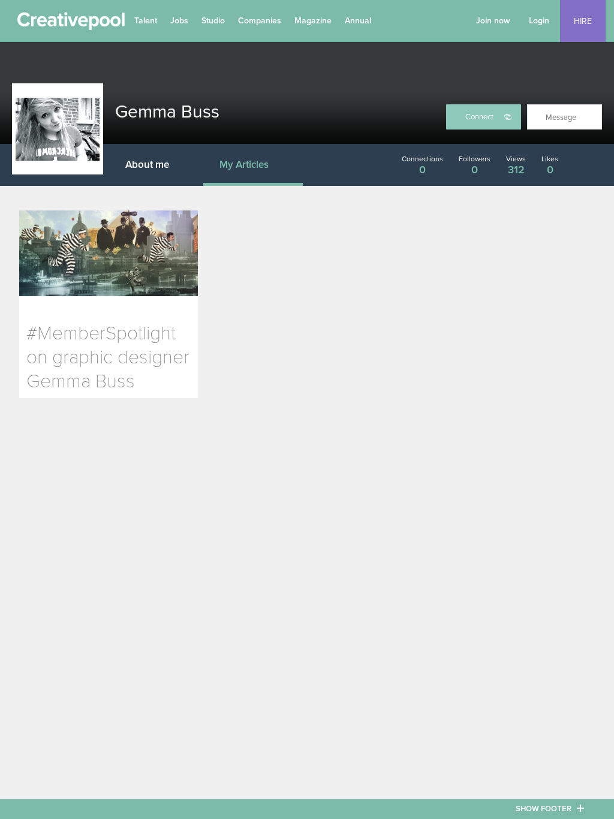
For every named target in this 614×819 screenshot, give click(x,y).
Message (561, 117)
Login (539, 21)
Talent (145, 21)
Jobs (179, 21)
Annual (358, 21)
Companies (259, 21)
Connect (479, 117)
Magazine (313, 21)
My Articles (244, 164)
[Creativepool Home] (71, 24)
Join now (493, 21)
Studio (213, 21)
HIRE (583, 21)
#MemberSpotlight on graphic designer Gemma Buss (107, 357)
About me (147, 164)
